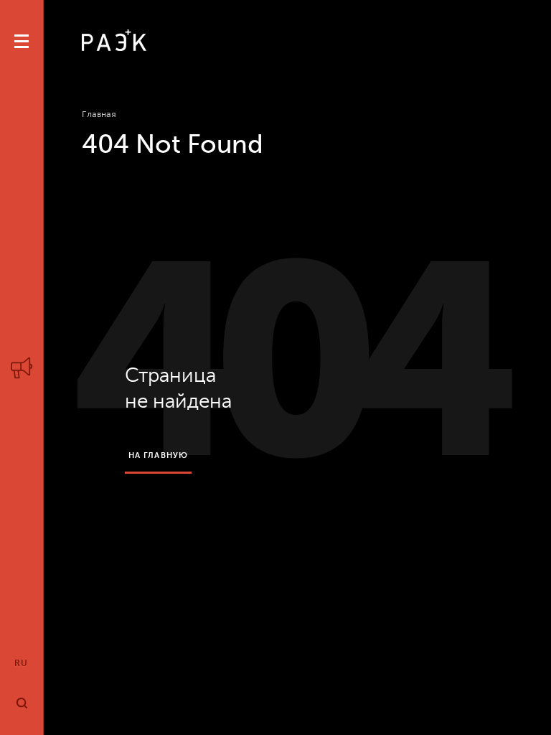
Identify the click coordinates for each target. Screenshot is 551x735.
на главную (158, 455)
